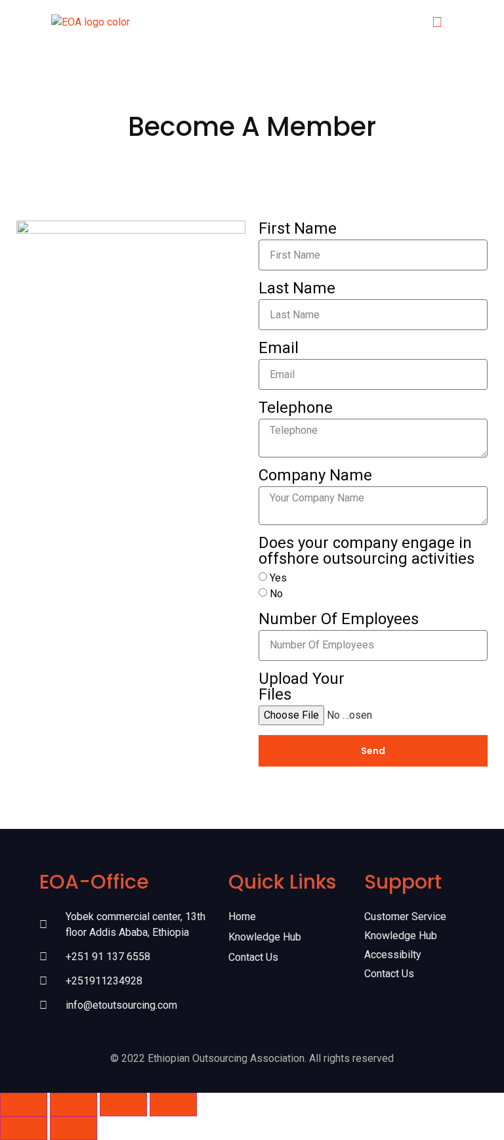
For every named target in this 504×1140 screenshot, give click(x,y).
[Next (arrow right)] (73, 1128)
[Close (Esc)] (173, 1104)
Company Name (315, 475)
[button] (437, 22)
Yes (278, 578)
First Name (298, 229)
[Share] (123, 1104)
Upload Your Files (302, 687)
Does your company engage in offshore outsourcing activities (366, 551)
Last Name (297, 288)
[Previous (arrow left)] (23, 1128)
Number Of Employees (339, 619)
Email (279, 348)
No (276, 593)
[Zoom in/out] (23, 1104)
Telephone (296, 408)
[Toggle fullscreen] (73, 1104)
